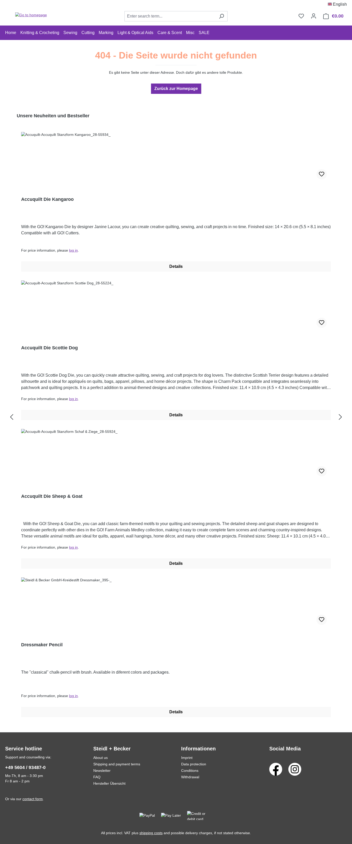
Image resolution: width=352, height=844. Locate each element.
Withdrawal (190, 777)
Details (176, 266)
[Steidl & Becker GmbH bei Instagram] (294, 769)
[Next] (340, 417)
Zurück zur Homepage (176, 88)
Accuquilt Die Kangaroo (47, 199)
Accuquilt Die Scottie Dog (49, 347)
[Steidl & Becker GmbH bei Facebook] (275, 769)
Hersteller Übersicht (109, 783)
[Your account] (313, 16)
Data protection (193, 764)
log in (73, 250)
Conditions (189, 770)
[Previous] (11, 417)
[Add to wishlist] (321, 174)
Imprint (186, 758)
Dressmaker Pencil (42, 644)
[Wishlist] (301, 16)
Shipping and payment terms (116, 764)
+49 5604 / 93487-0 (25, 767)
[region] (176, 417)
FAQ (96, 777)
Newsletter (102, 770)
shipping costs (151, 833)
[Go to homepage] (31, 15)
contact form (32, 799)
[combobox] (170, 16)
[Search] (221, 16)
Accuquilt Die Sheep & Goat (51, 496)
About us (100, 758)
